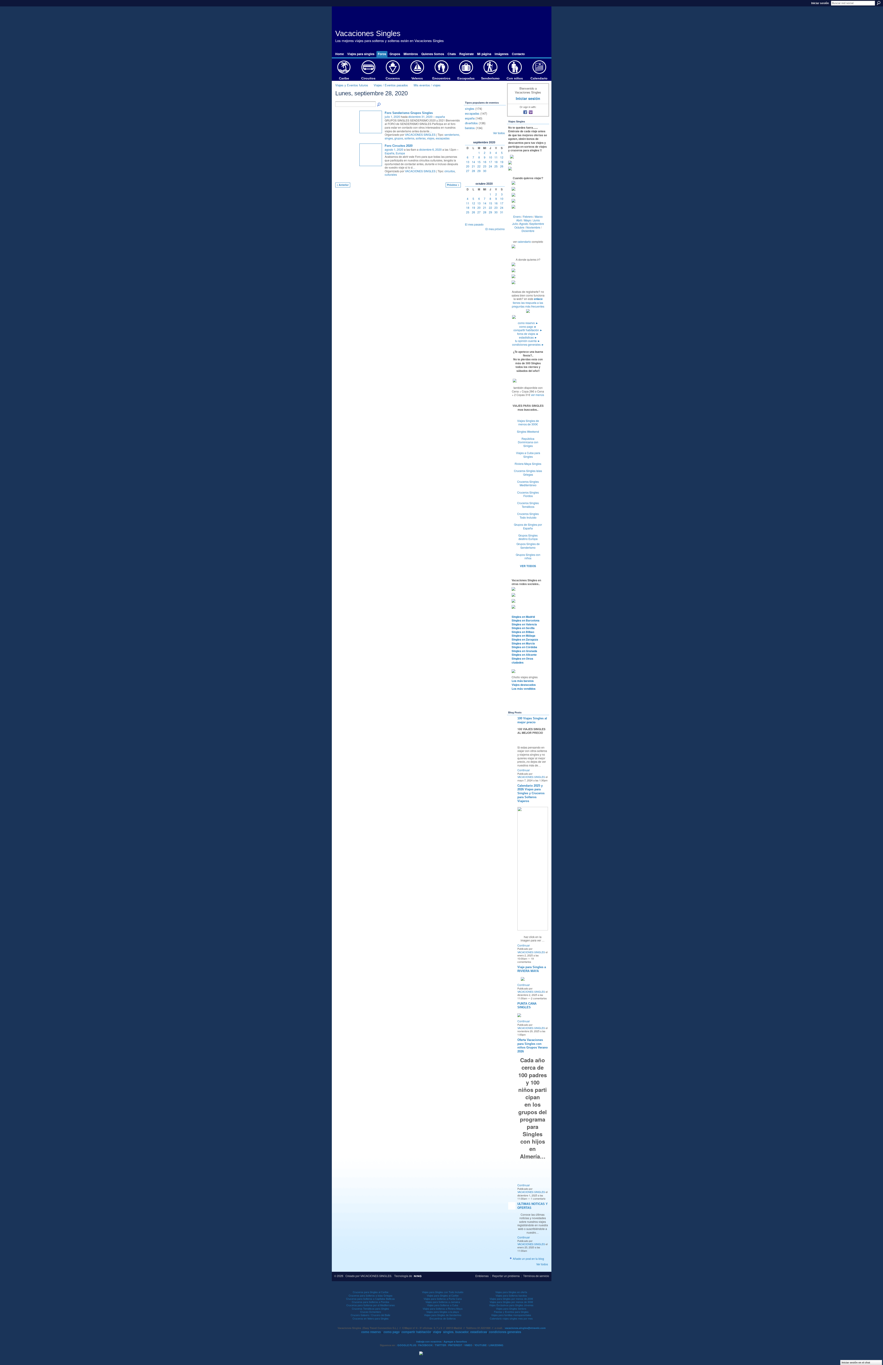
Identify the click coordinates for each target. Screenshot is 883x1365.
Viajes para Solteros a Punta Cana (443, 1298)
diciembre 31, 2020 (420, 117)
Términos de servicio (536, 1276)
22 (479, 166)
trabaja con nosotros (429, 1341)
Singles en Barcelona (525, 620)
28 (473, 171)
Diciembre (528, 231)
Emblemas (482, 1276)
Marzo (539, 216)
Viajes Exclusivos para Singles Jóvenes (511, 1305)
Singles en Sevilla (523, 628)
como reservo (528, 323)
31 (501, 212)
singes (389, 138)
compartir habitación (527, 330)
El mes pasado (474, 224)
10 (490, 157)
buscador (461, 1332)
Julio (515, 224)
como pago (528, 326)
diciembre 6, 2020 (430, 149)
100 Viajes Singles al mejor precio (532, 720)
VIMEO (468, 1345)
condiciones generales (528, 344)
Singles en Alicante (524, 655)
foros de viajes (528, 334)
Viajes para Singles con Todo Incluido (442, 1292)
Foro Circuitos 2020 (399, 145)
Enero (517, 216)
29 (479, 171)
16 (484, 162)
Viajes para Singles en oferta (511, 1292)
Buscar (878, 3)
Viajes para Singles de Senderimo (442, 1315)
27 (467, 171)
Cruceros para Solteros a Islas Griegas (371, 1295)
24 (490, 166)
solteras (421, 138)
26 (501, 166)
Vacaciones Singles (368, 33)
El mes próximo (495, 229)
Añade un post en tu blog (528, 1258)
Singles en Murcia (523, 643)
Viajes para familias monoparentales (511, 1315)
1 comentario (538, 1198)
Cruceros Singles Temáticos (528, 505)
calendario (524, 241)
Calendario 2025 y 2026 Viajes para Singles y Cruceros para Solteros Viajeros (531, 793)
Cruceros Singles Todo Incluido (528, 515)
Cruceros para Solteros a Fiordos (370, 1302)
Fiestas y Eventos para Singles (511, 1312)
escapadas (443, 138)
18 (496, 162)
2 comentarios (539, 998)
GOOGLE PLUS (406, 1345)
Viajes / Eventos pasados (391, 85)
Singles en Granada (524, 651)
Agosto (523, 224)
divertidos (471, 123)
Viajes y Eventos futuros (351, 85)
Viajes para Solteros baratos (511, 1295)
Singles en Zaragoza (525, 639)
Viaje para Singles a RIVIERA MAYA (531, 969)
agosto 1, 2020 (394, 149)
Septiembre (537, 224)
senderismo (451, 134)
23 (484, 166)
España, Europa (395, 153)
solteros (409, 138)
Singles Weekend (528, 431)
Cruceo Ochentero (370, 1312)
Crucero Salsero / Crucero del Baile (370, 1315)
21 (473, 166)
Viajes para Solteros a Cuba (442, 1305)
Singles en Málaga (523, 635)
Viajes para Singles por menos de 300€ (511, 1302)
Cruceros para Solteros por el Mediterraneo (370, 1305)
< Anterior (343, 185)
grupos (398, 138)
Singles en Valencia (524, 624)
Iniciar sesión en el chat (856, 1362)
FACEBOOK (425, 1345)
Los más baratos (523, 681)
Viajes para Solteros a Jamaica (442, 1302)
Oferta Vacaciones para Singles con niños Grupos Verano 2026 (532, 1045)
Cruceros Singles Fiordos (528, 494)
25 (496, 166)
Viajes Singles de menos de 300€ (528, 422)
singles (469, 108)
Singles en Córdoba (524, 647)
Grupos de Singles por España (528, 526)
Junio (536, 220)
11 (496, 157)
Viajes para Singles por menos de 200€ (511, 1298)
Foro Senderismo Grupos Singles (409, 113)
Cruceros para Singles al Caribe (370, 1292)
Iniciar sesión (820, 3)
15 (479, 162)
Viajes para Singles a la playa (442, 1312)
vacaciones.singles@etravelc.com (525, 1328)
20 (467, 166)
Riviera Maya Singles (528, 464)
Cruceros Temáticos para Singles (370, 1308)
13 (467, 162)
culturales (391, 174)
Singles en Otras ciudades (522, 660)
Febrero (528, 216)
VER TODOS (528, 566)
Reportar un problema (506, 1276)
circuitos (449, 171)
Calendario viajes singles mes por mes (511, 1318)
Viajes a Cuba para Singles (528, 454)
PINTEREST (455, 1345)
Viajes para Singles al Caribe (443, 1295)
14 (473, 162)
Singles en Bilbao (523, 632)
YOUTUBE (480, 1345)
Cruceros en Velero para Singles (371, 1318)
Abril (519, 220)
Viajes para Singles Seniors (511, 1308)
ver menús (537, 395)
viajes (430, 138)
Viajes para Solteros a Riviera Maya (442, 1308)
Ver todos (499, 133)
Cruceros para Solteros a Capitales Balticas (370, 1298)
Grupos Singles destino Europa (528, 537)
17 (490, 162)
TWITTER (440, 1345)
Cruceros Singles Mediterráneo (528, 483)
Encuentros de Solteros (443, 1318)
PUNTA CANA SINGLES (526, 1005)
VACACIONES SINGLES (420, 134)
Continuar (523, 770)
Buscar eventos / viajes (379, 105)
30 (484, 171)
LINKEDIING (496, 1345)
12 (501, 157)
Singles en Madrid (523, 617)
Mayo (527, 220)
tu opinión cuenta (527, 341)
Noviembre (533, 227)
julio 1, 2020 (392, 117)
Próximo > (453, 185)
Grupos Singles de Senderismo (528, 545)
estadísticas (528, 337)
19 (501, 162)
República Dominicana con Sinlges (528, 442)
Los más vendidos (524, 689)
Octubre (519, 227)
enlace (538, 299)
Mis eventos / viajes (427, 85)
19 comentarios (525, 960)
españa (440, 117)
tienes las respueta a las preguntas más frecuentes (528, 304)
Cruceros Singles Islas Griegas (528, 472)
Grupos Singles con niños (528, 556)
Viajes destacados (524, 685)
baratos (470, 128)
